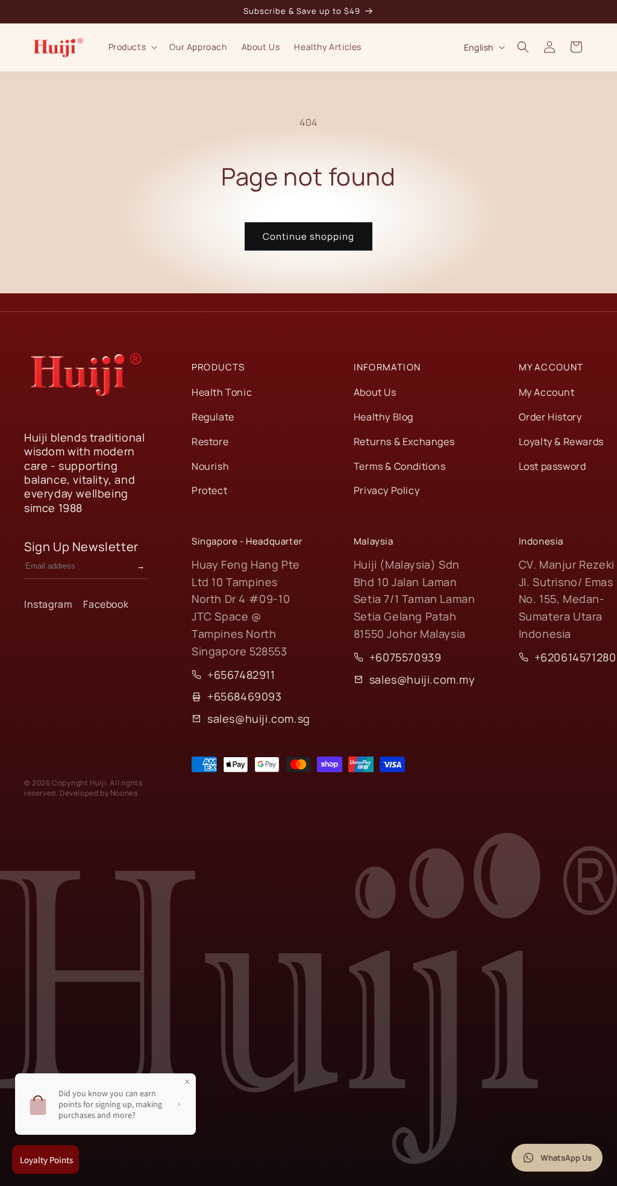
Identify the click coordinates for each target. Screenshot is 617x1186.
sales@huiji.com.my (422, 679)
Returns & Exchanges (404, 441)
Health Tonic (222, 392)
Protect (209, 490)
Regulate (213, 416)
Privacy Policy (386, 490)
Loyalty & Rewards (561, 441)
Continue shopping (308, 236)
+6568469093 (244, 696)
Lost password (552, 466)
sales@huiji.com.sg (258, 718)
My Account (547, 392)
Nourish (210, 466)
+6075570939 (405, 657)
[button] (132, 47)
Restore (210, 441)
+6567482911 (241, 674)
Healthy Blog (383, 416)
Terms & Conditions (400, 466)
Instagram (48, 604)
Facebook (105, 604)
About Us (375, 392)
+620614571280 (575, 657)
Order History (550, 416)
